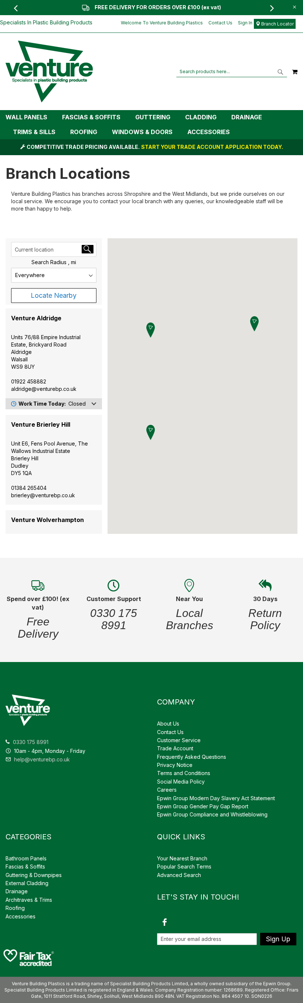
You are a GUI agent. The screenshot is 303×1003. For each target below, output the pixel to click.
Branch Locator (277, 24)
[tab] (151, 124)
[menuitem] (30, 117)
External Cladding (27, 883)
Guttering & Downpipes (34, 875)
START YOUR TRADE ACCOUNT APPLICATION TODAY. (212, 147)
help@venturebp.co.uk (41, 759)
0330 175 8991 (30, 742)
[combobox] (231, 71)
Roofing (15, 908)
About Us (168, 723)
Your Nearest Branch (182, 858)
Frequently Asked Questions (191, 757)
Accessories (20, 916)
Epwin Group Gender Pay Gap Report (202, 806)
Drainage (17, 891)
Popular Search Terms (184, 866)
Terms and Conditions (183, 773)
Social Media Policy (181, 781)
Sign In (245, 22)
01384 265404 (29, 488)
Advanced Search (179, 875)
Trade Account (175, 748)
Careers (167, 790)
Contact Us (220, 22)
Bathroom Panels (26, 858)
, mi (72, 262)
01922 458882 (28, 381)
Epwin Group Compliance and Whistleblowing (212, 814)
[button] (254, 324)
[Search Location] (87, 249)
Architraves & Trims (29, 900)
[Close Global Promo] (294, 6)
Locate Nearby (53, 295)
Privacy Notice (175, 765)
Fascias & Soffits (25, 866)
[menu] (151, 124)
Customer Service (179, 740)
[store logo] (49, 71)
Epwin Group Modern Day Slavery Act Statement (216, 798)
